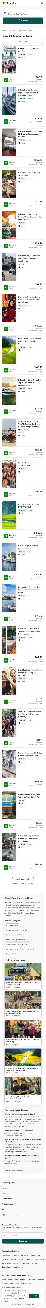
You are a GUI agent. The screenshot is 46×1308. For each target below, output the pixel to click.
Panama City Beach (25, 1259)
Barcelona (40, 1280)
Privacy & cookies (9, 1204)
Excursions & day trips (16, 930)
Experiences (22, 31)
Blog (4, 1193)
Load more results (23, 879)
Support (5, 1209)
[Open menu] (42, 3)
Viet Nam (11, 31)
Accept (34, 1296)
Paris (16, 1280)
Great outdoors (14, 935)
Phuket (23, 1284)
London (35, 1263)
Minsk (15, 1263)
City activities (13, 949)
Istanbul (13, 1259)
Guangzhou (6, 1267)
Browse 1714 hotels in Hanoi (14, 1170)
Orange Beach (25, 1263)
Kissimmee (6, 1255)
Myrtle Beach (6, 1263)
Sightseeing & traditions (17, 944)
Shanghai (15, 1255)
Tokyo (32, 1255)
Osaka (39, 1255)
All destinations (17, 1267)
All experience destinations (11, 1287)
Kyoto (42, 1259)
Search (24, 20)
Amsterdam (14, 1284)
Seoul (36, 1259)
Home (4, 31)
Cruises (11, 954)
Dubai (10, 1280)
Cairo (30, 1284)
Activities (12, 925)
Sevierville (24, 1255)
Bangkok (5, 1259)
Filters (24, 41)
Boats (29, 949)
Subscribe (23, 1241)
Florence (5, 1284)
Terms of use (7, 1199)
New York (31, 1280)
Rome (4, 1280)
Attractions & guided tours (18, 940)
